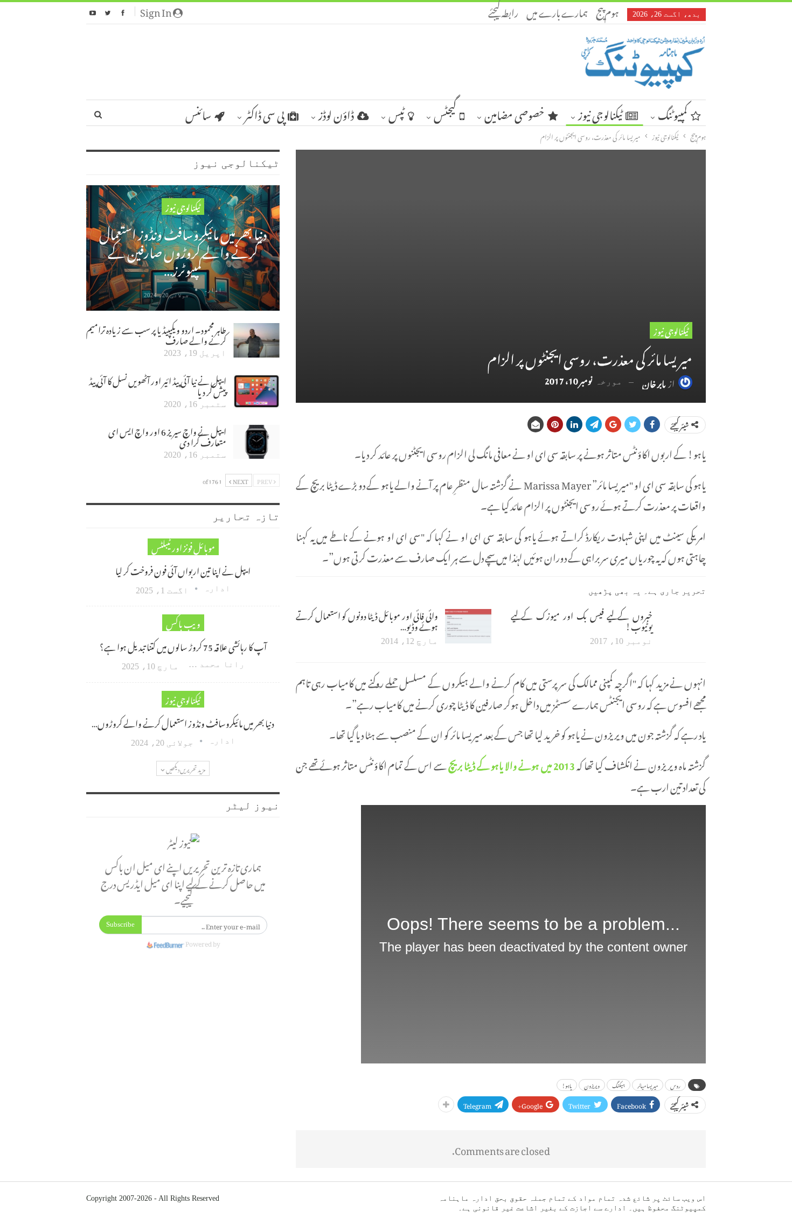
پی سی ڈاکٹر (264, 113)
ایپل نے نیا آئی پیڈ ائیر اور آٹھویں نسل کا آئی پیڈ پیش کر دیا (157, 385)
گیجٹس (445, 113)
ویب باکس (183, 622)
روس (675, 1085)
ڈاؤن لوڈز (336, 113)
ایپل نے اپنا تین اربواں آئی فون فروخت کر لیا (183, 569)
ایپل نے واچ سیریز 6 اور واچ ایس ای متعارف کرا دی (167, 435)
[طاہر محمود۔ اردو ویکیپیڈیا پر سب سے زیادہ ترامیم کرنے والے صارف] (256, 340)
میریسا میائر (647, 1085)
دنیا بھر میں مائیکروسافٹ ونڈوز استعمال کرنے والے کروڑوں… (183, 722)
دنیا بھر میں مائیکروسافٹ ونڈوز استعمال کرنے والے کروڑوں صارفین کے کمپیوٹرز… (183, 249)
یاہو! (567, 1085)
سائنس (198, 113)
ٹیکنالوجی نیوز (600, 113)
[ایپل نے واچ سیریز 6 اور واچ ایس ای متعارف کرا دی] (256, 442)
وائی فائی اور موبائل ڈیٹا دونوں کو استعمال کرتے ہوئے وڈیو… (366, 620)
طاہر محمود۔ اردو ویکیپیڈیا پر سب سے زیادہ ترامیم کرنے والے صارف (156, 334)
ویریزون (592, 1085)
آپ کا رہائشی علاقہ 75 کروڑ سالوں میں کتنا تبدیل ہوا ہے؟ (183, 645)
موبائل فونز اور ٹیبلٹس (183, 546)
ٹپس (396, 113)
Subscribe (120, 924)
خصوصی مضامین (514, 113)
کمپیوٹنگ (672, 113)
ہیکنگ (618, 1085)
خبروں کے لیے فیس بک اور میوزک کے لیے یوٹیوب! (581, 620)
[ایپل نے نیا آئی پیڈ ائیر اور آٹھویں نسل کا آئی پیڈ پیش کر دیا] (256, 391)
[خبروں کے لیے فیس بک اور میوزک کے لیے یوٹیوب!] (682, 626)
